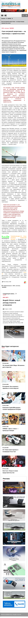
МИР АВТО (5, 297)
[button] (23, 15)
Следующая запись (8, 293)
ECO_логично (5, 28)
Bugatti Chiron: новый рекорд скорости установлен (11, 302)
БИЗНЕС (12, 28)
